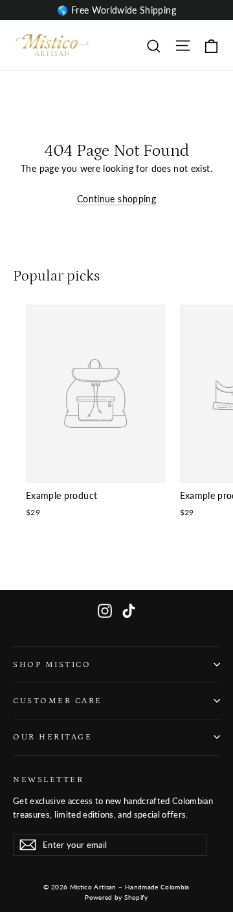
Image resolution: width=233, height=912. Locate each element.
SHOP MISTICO (52, 664)
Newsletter (48, 779)
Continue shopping (116, 198)
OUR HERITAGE (52, 736)
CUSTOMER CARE (57, 700)
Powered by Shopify (116, 897)
